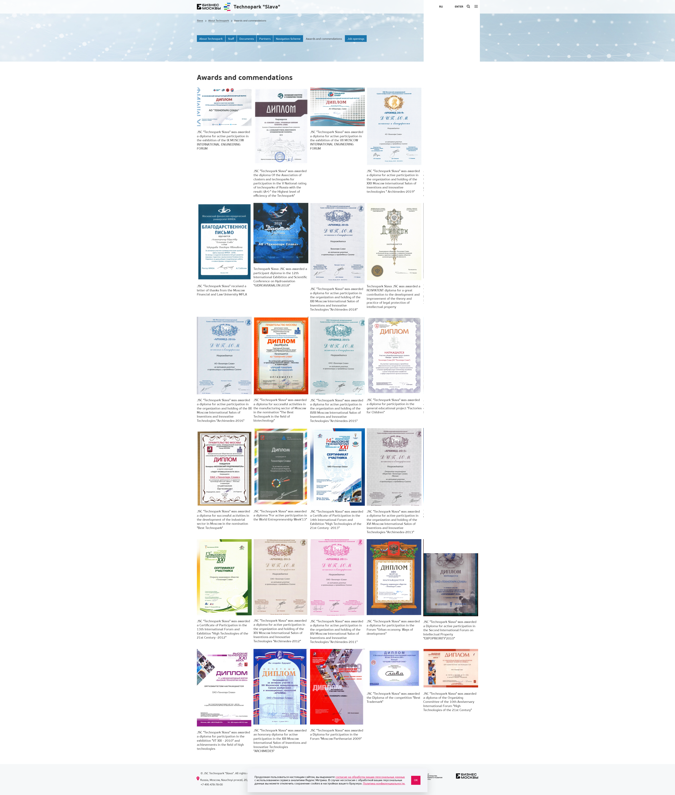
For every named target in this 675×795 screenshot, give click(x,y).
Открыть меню (476, 6)
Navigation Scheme (288, 38)
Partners (265, 38)
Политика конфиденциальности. (384, 783)
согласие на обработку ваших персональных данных (370, 777)
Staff (231, 38)
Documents (246, 38)
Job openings (355, 38)
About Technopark (211, 38)
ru (441, 6)
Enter (459, 6)
